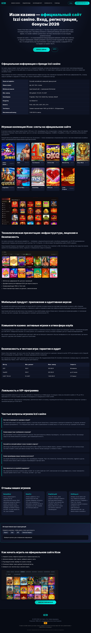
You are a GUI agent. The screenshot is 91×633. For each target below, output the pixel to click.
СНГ (18, 532)
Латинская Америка (27, 532)
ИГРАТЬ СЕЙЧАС (41, 49)
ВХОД (71, 3)
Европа (5, 532)
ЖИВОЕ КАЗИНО (15, 3)
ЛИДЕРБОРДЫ (26, 3)
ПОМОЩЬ (57, 3)
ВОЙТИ (54, 49)
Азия (12, 532)
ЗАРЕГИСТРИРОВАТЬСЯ (82, 2)
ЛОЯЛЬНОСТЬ (48, 3)
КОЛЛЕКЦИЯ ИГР (37, 3)
